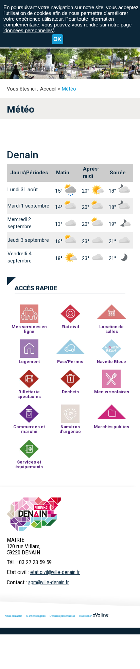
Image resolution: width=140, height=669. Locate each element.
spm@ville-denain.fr (48, 582)
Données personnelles (62, 615)
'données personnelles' (28, 30)
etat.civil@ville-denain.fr (55, 572)
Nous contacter (13, 615)
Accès (36, 288)
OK (57, 39)
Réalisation (86, 615)
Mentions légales (36, 615)
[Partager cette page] (118, 79)
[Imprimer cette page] (129, 78)
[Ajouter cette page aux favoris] (108, 78)
